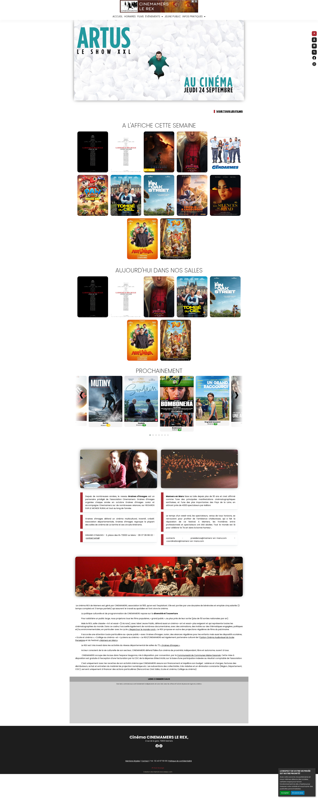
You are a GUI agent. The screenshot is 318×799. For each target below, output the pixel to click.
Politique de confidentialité (180, 761)
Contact (145, 761)
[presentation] (81, 394)
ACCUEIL (118, 16)
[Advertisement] (144, 703)
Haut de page (158, 768)
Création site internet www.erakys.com (157, 772)
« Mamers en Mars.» (108, 640)
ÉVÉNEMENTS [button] (153, 16)
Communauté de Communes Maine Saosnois (199, 655)
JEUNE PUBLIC (173, 16)
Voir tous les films (229, 111)
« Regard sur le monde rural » (142, 629)
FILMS (140, 16)
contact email (92, 538)
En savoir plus (297, 793)
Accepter (285, 793)
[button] (78, 60)
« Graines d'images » (170, 645)
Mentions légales (132, 761)
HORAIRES (130, 16)
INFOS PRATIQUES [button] (192, 16)
